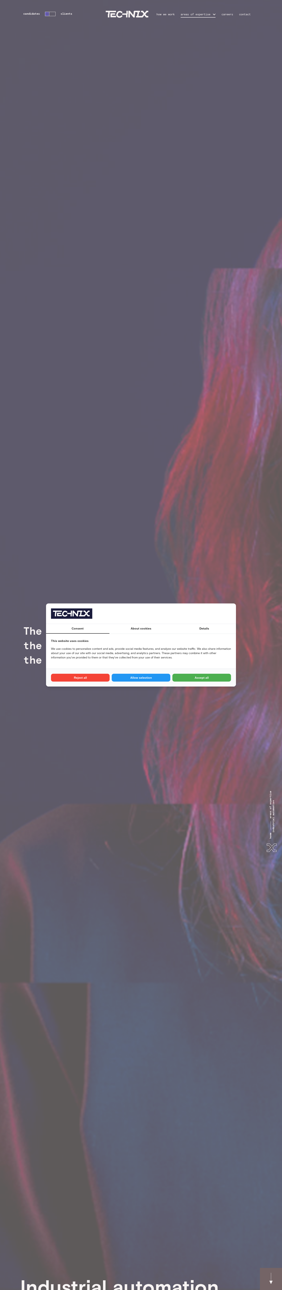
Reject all (80, 677)
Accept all (202, 677)
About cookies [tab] (141, 628)
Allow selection (141, 677)
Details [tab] (204, 628)
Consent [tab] (78, 628)
